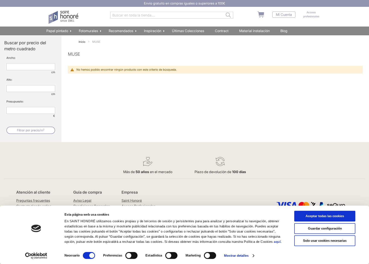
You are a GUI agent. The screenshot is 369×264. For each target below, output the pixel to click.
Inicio (82, 41)
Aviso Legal (82, 200)
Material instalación (254, 31)
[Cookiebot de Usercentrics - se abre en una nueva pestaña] (36, 255)
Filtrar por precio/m (30, 130)
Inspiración (152, 31)
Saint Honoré (132, 200)
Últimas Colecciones (188, 31)
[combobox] (171, 15)
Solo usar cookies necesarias (325, 240)
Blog (283, 31)
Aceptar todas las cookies (325, 216)
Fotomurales (88, 31)
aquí (277, 241)
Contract (221, 31)
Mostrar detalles (236, 255)
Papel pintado (57, 31)
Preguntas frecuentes (33, 200)
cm (53, 72)
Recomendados (121, 31)
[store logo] (64, 17)
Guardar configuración (325, 228)
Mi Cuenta (284, 15)
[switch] (131, 255)
